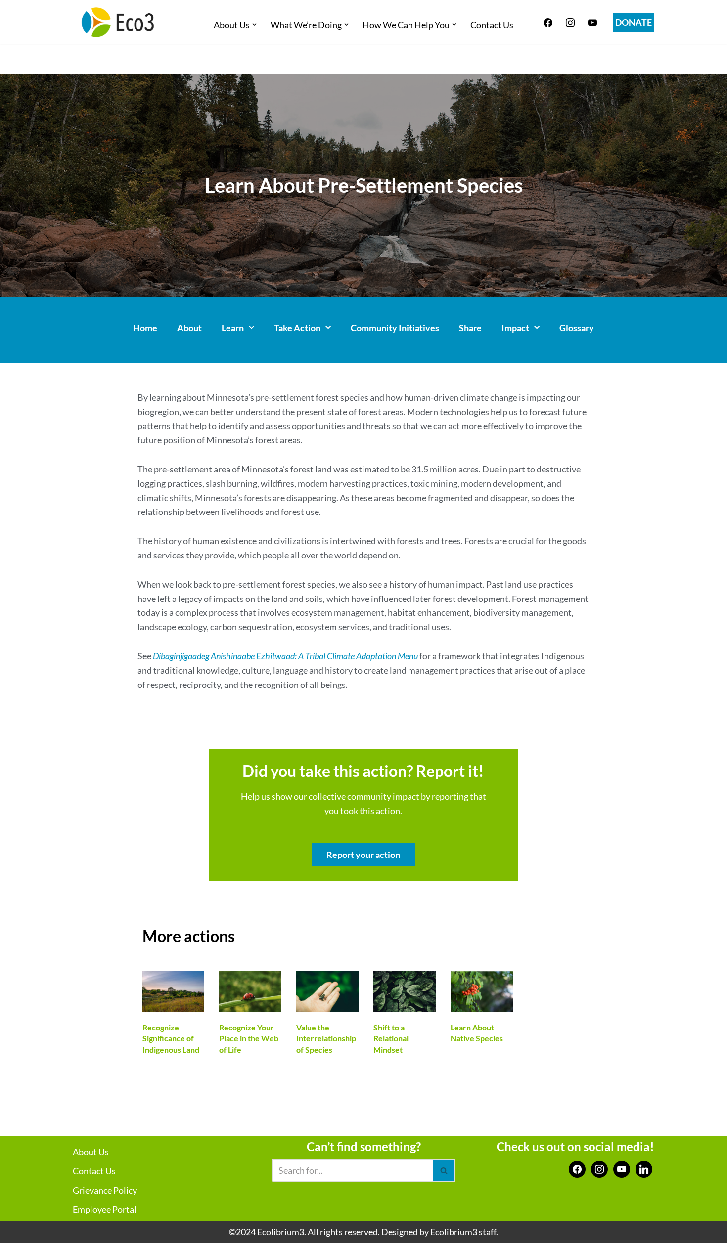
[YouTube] (621, 1168)
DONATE (633, 22)
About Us (91, 1151)
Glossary (576, 327)
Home (145, 327)
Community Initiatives (395, 327)
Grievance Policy (105, 1190)
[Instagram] (570, 21)
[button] (254, 24)
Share (470, 327)
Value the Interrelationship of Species (326, 1038)
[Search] (444, 1170)
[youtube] (592, 21)
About (189, 327)
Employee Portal (104, 1209)
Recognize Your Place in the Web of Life (248, 1038)
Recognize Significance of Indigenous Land (170, 1038)
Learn (233, 327)
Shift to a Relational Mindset (391, 1038)
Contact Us (491, 24)
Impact (515, 327)
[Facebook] (548, 21)
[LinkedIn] (644, 1168)
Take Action (297, 327)
